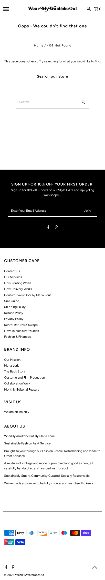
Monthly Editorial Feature (21, 389)
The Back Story (14, 371)
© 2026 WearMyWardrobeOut (24, 575)
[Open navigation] (14, 9)
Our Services (13, 277)
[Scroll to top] (94, 567)
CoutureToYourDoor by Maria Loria (28, 295)
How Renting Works (17, 283)
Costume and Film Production (24, 377)
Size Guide (11, 301)
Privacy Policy (13, 319)
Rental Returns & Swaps (21, 325)
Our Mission (12, 359)
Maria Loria (12, 365)
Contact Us (12, 271)
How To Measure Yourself (21, 331)
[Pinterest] (56, 228)
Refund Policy (13, 313)
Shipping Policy (15, 307)
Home (38, 45)
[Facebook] (48, 228)
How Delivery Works (18, 289)
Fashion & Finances (17, 336)
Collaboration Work (17, 383)
